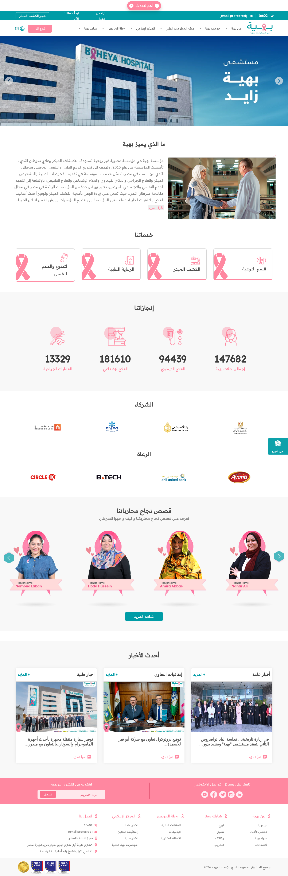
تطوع (220, 832)
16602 (263, 15)
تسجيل (48, 794)
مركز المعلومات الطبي (179, 28)
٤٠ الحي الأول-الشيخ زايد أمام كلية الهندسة (66, 851)
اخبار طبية (131, 838)
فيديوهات (175, 832)
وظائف (219, 838)
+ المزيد (199, 674)
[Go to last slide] (279, 557)
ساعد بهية (90, 28)
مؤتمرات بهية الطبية (124, 845)
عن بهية (235, 28)
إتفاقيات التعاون (127, 832)
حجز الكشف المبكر (32, 16)
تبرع (221, 825)
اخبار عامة (131, 825)
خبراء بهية (261, 838)
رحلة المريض (116, 28)
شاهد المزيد (144, 616)
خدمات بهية (212, 28)
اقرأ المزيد (156, 208)
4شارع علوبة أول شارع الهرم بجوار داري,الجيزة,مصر (60, 845)
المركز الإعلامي (145, 28)
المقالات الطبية (171, 825)
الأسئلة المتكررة (171, 838)
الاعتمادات (261, 845)
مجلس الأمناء (258, 832)
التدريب (219, 845)
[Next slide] (9, 80)
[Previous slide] (279, 80)
